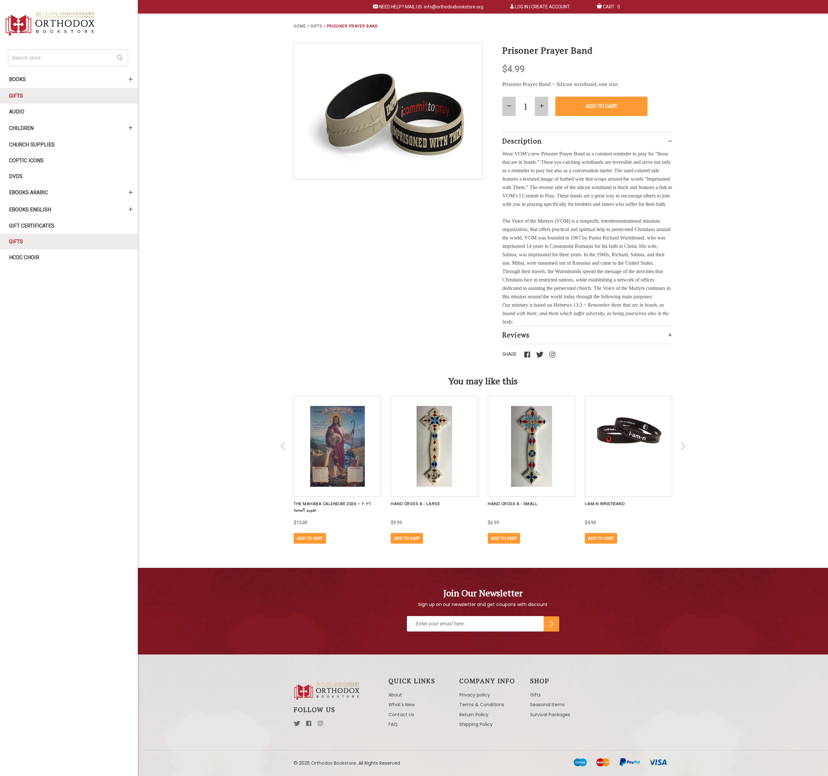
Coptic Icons (26, 160)
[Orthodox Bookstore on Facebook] (308, 725)
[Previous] (283, 446)
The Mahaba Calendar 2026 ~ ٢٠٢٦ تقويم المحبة (332, 506)
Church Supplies (32, 145)
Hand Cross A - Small (513, 503)
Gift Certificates (31, 226)
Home (300, 26)
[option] (337, 469)
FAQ (393, 724)
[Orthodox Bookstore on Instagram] (320, 725)
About (395, 695)
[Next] (683, 446)
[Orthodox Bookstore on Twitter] (297, 725)
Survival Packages (550, 714)
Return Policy (473, 714)
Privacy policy (474, 695)
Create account (550, 6)
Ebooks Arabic (28, 192)
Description (522, 140)
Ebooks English (30, 210)
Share (509, 354)
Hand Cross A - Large (415, 503)
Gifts (16, 96)
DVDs (16, 176)
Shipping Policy (476, 724)
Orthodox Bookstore (333, 763)
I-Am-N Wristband (605, 503)
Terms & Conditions (481, 704)
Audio (16, 112)
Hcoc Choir (24, 257)
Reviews (515, 334)
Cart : (611, 6)
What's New (401, 704)
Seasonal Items (547, 704)
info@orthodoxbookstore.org (453, 6)
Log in (521, 6)
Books (17, 79)
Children (21, 128)
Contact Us (401, 714)
